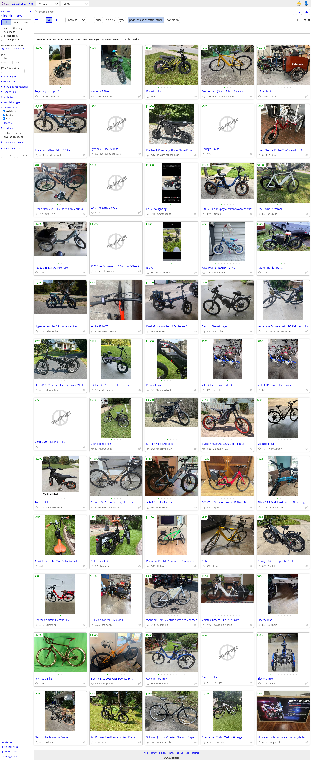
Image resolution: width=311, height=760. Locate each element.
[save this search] (307, 12)
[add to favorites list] (37, 96)
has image (9, 31)
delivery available (13, 133)
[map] (55, 20)
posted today (11, 35)
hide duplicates (12, 39)
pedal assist (12, 111)
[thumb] (43, 20)
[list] (37, 20)
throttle (10, 114)
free (6, 58)
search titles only (13, 28)
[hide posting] (84, 96)
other (8, 118)
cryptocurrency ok (13, 136)
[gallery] (49, 20)
